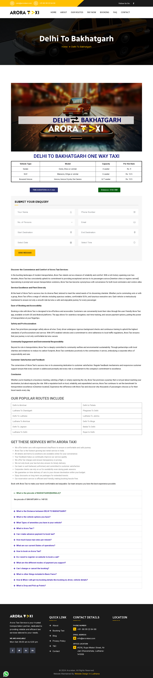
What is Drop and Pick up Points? (31, 585)
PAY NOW (91, 12)
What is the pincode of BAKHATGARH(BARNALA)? (38, 493)
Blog (55, 636)
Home (53, 12)
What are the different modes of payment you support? (41, 563)
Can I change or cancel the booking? (32, 568)
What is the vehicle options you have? (33, 517)
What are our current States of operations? (35, 545)
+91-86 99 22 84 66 (47, 3)
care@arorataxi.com (24, 3)
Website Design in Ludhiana (87, 674)
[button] (76, 493)
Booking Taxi (58, 630)
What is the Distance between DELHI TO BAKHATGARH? (41, 511)
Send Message (25, 253)
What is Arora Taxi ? (25, 528)
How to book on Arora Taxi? (28, 551)
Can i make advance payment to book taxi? (35, 534)
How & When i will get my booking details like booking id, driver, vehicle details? (52, 580)
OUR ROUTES (77, 12)
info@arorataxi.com (86, 638)
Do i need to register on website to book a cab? (37, 557)
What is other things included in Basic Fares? (36, 574)
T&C (54, 646)
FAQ (115, 12)
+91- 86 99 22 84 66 (86, 629)
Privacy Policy (59, 641)
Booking (104, 12)
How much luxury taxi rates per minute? (34, 540)
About (63, 12)
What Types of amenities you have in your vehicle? (39, 523)
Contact (125, 12)
